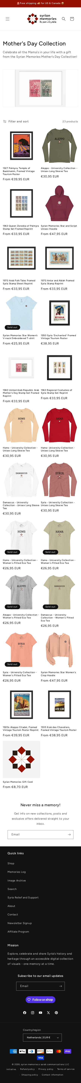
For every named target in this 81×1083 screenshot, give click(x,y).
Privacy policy (45, 1069)
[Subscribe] (69, 834)
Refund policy (27, 1069)
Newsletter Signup (20, 923)
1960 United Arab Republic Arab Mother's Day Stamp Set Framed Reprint (21, 393)
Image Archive (17, 880)
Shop (11, 863)
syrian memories (29, 1064)
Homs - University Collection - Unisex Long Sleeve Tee (20, 449)
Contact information (52, 1075)
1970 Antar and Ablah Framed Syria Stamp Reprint (57, 282)
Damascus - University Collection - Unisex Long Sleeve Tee (21, 505)
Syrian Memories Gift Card (18, 782)
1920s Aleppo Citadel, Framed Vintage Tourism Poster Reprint (21, 729)
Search (12, 889)
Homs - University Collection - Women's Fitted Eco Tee (20, 562)
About (11, 906)
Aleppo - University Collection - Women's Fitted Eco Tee (21, 616)
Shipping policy (29, 1075)
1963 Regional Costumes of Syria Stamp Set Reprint (56, 391)
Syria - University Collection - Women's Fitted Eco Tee (20, 674)
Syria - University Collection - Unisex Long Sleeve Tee (58, 504)
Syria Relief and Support (23, 897)
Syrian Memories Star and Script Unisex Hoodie (59, 227)
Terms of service (66, 1069)
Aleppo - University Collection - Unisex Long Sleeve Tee (59, 170)
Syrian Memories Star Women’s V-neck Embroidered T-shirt (20, 337)
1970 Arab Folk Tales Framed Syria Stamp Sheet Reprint (19, 282)
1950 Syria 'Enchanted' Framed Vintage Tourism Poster (58, 337)
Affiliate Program (18, 931)
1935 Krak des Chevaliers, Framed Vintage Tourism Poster (58, 729)
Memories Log (17, 872)
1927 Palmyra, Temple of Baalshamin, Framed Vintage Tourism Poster (19, 171)
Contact (13, 914)
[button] (7, 19)
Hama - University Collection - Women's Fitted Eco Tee (58, 562)
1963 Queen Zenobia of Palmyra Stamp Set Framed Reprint (21, 227)
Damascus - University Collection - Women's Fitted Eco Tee (57, 618)
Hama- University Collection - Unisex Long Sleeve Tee (58, 449)
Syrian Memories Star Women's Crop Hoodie (58, 674)
